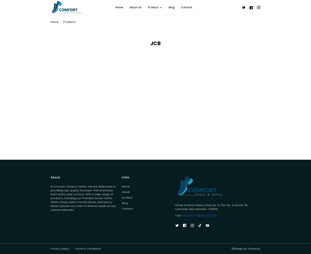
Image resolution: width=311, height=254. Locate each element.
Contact (186, 7)
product (127, 197)
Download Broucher (155, 140)
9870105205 (208, 215)
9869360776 (190, 215)
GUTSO (162, 125)
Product (153, 7)
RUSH (214, 125)
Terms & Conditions (88, 249)
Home (119, 7)
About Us (136, 7)
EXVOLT (56, 125)
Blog (172, 7)
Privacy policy (60, 249)
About (126, 192)
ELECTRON (111, 125)
